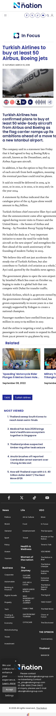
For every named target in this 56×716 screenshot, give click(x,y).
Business (7, 567)
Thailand (44, 648)
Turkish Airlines (23, 397)
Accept (9, 689)
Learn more (9, 683)
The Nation (41, 708)
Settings (9, 695)
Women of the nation (27, 558)
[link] (21, 369)
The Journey (25, 569)
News (5, 510)
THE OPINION (46, 632)
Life (23, 510)
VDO (41, 510)
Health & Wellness (26, 548)
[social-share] (26, 15)
